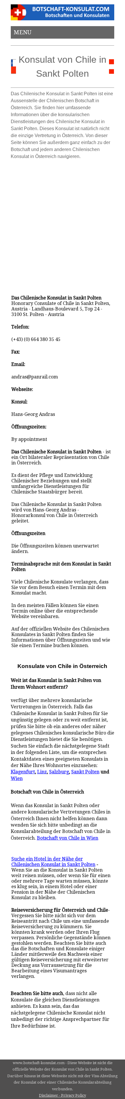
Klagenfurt (23, 772)
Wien (17, 778)
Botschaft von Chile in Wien (67, 838)
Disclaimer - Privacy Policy (62, 1095)
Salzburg (59, 772)
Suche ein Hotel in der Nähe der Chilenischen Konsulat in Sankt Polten (53, 861)
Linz (42, 772)
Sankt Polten (85, 772)
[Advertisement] (62, 224)
